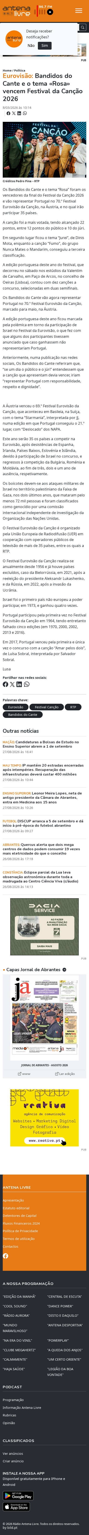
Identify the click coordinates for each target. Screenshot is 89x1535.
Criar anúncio (13, 1461)
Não (31, 45)
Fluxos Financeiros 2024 (21, 1223)
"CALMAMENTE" (15, 1359)
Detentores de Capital (20, 1215)
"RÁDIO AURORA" (16, 1315)
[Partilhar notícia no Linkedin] (19, 113)
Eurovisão (15, 707)
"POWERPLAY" (58, 1340)
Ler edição (66, 1073)
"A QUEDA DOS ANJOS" (65, 1350)
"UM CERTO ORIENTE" (64, 1359)
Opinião (9, 1423)
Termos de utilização (19, 1239)
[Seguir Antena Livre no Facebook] (5, 1257)
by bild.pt (10, 1527)
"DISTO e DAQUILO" (63, 1315)
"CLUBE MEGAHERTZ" (19, 1350)
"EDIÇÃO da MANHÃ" (19, 1296)
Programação (13, 1400)
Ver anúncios (13, 1453)
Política (19, 70)
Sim (45, 45)
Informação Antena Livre (22, 1407)
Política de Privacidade (20, 1231)
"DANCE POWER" (60, 1306)
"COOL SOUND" (15, 1306)
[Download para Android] (42, 1495)
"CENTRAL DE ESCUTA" (64, 1296)
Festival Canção (46, 707)
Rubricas (9, 1415)
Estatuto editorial (16, 1208)
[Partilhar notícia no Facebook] (9, 113)
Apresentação (13, 1200)
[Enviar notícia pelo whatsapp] (24, 113)
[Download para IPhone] (44, 1506)
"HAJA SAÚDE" (14, 1369)
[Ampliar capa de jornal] (44, 1018)
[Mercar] (44, 926)
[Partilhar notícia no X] (14, 113)
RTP (73, 707)
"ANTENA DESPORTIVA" (65, 1325)
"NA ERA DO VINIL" (17, 1340)
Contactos (10, 1246)
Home (7, 70)
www (25, 1073)
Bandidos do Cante (22, 714)
